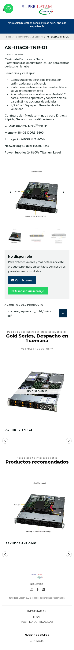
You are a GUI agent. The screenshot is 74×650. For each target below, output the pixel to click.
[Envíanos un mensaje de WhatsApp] (8, 8)
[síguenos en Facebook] (38, 589)
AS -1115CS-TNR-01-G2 (21, 543)
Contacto (37, 641)
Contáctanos (23, 280)
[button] (5, 441)
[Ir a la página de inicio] (37, 9)
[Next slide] (63, 192)
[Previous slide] (10, 192)
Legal (37, 617)
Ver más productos (35, 349)
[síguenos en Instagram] (31, 589)
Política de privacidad (37, 622)
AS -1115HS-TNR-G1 (19, 430)
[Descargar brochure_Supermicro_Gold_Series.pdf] (63, 313)
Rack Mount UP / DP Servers (29, 36)
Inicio (8, 36)
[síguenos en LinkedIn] (43, 589)
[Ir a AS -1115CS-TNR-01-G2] (37, 505)
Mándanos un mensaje (29, 291)
